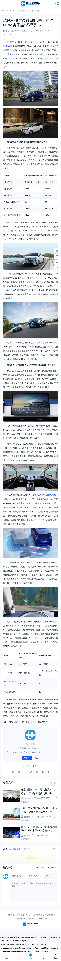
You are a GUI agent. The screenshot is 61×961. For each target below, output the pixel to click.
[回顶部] (57, 267)
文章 (18, 10)
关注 (27, 758)
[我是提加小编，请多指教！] (30, 735)
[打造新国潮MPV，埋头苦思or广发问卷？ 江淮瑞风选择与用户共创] (11, 796)
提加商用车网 (50, 915)
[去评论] (57, 262)
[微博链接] (57, 250)
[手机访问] (57, 256)
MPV (7, 46)
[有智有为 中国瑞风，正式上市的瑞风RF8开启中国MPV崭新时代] (11, 832)
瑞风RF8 (54, 46)
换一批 (53, 783)
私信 (36, 758)
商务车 (32, 10)
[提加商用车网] (30, 3)
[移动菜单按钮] (4, 3)
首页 (14, 10)
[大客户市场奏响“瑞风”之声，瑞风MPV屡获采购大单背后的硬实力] (11, 814)
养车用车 (24, 10)
